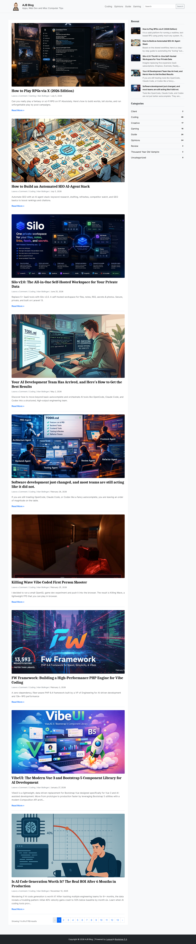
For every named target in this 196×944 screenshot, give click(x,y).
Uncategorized (138, 157)
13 (118, 920)
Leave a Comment (20, 96)
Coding (108, 6)
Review (134, 146)
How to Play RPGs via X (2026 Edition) (43, 91)
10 (101, 920)
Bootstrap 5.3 (121, 939)
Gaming (137, 6)
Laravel (109, 939)
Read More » (18, 110)
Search (180, 6)
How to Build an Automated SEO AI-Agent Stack (51, 186)
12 (112, 920)
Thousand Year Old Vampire (145, 151)
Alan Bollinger (43, 96)
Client (134, 111)
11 (107, 920)
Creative (135, 123)
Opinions (118, 6)
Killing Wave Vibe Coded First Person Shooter (49, 582)
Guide (128, 6)
